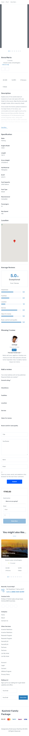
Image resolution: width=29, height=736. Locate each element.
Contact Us (4, 621)
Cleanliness (5, 388)
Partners (3, 647)
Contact (3, 668)
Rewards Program (6, 635)
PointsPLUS (4, 641)
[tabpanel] (14, 26)
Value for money (6, 418)
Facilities (4, 395)
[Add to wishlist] (3, 69)
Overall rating (6, 380)
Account (3, 662)
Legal (3, 665)
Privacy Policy (5, 674)
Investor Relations (6, 629)
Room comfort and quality (9, 425)
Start (4, 506)
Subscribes (23, 697)
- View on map (5, 64)
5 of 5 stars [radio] (8, 382)
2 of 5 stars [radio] (3, 382)
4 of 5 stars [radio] (6, 382)
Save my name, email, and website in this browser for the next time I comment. (13, 475)
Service (3, 410)
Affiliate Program (6, 671)
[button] (7, 69)
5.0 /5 (14, 350)
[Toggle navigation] (3, 5)
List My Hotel (5, 653)
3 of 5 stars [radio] (5, 382)
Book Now (14, 521)
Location (4, 403)
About (3, 618)
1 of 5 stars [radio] (1, 382)
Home (3, 615)
